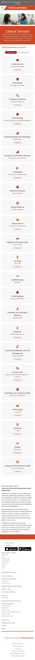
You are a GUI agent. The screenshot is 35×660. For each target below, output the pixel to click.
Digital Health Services (9, 579)
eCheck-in (4, 565)
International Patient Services (12, 586)
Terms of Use (18, 648)
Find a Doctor (9, 543)
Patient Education (8, 603)
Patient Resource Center (7, 616)
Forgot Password (6, 561)
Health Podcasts (5, 610)
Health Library (5, 608)
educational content (20, 527)
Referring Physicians (8, 623)
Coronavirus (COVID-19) (9, 572)
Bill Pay (3, 567)
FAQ (3, 569)
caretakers (6, 527)
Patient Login (5, 555)
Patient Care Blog (6, 614)
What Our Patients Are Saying (11, 601)
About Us (4, 595)
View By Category (11, 52)
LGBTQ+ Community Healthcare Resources (11, 612)
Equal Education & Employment (18, 653)
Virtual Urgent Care (6, 583)
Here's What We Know (8, 592)
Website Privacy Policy (18, 646)
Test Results (4, 563)
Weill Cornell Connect (9, 553)
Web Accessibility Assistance (17, 656)
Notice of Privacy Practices (18, 651)
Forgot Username (6, 559)
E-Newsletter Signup (6, 606)
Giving (4, 628)
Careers (4, 625)
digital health (8, 529)
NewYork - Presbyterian (17, 638)
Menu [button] (2, 8)
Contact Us (5, 620)
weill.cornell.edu (21, 516)
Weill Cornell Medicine (17, 634)
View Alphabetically (23, 52)
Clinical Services (7, 576)
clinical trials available (10, 520)
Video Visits (4, 581)
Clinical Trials (6, 589)
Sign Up (3, 557)
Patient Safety (5, 597)
